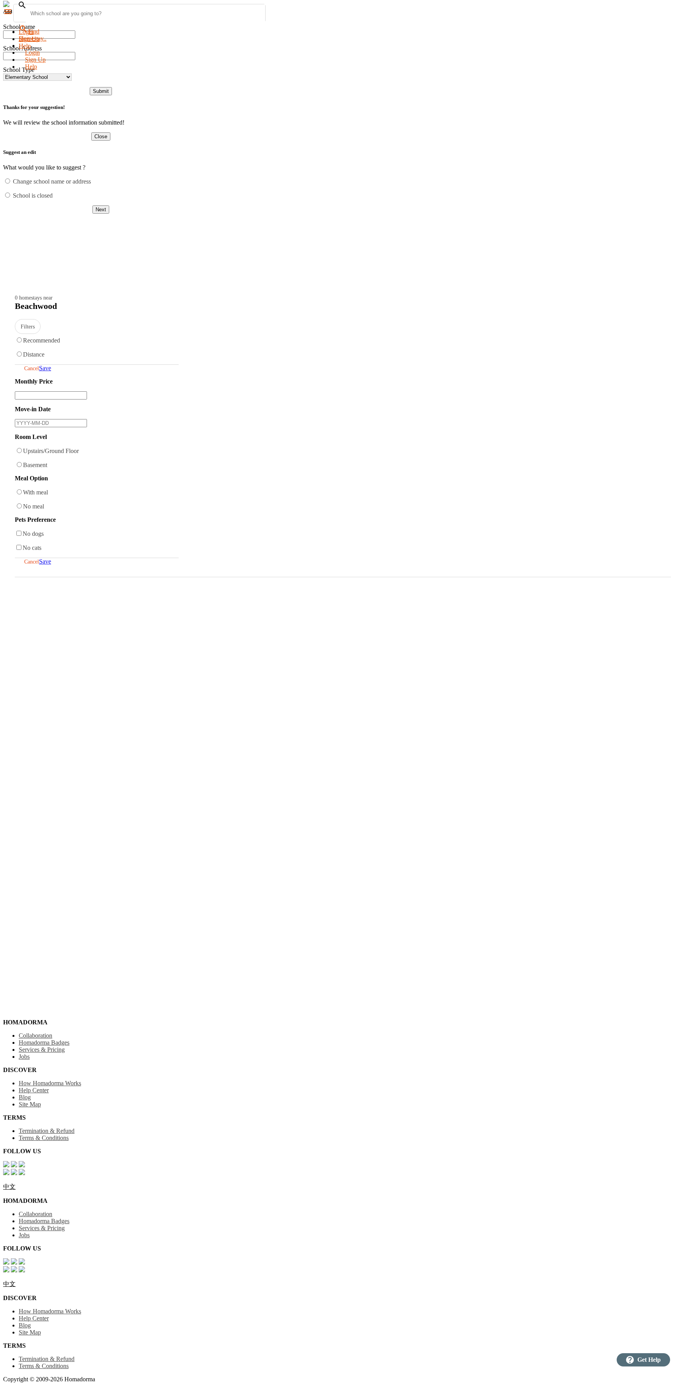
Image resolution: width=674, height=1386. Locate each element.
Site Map (30, 1104)
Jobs (24, 1056)
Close (100, 136)
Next (101, 209)
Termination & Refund (46, 1130)
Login (26, 32)
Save (45, 368)
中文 (9, 1186)
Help (31, 66)
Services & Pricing (42, 1049)
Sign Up (35, 59)
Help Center (34, 1090)
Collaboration (35, 1035)
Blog (25, 1097)
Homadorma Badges (44, 1042)
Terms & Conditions (44, 1137)
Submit (101, 91)
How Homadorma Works (50, 1083)
